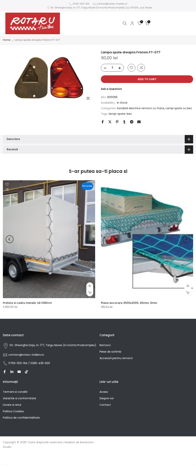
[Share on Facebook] (102, 122)
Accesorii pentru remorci (116, 358)
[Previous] (9, 239)
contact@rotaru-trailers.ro (111, 3)
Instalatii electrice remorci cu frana (140, 108)
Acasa (104, 392)
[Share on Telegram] (131, 122)
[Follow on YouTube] (19, 371)
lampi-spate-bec (120, 114)
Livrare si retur (12, 405)
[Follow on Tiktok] (26, 371)
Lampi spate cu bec (179, 108)
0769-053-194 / (19, 363)
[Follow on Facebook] (4, 371)
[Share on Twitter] (110, 122)
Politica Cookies (13, 411)
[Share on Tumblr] (124, 122)
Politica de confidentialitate (21, 418)
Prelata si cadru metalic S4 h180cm (27, 303)
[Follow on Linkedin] (12, 371)
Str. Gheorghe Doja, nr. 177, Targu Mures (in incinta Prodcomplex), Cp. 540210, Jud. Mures (101, 7)
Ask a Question (111, 89)
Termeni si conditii (15, 392)
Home (7, 40)
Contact (105, 405)
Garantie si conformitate (19, 398)
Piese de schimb (110, 352)
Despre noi (107, 398)
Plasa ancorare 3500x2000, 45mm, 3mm (129, 303)
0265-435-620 (40, 363)
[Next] (186, 239)
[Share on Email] (139, 122)
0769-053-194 (81, 3)
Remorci (105, 345)
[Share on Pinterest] (117, 122)
